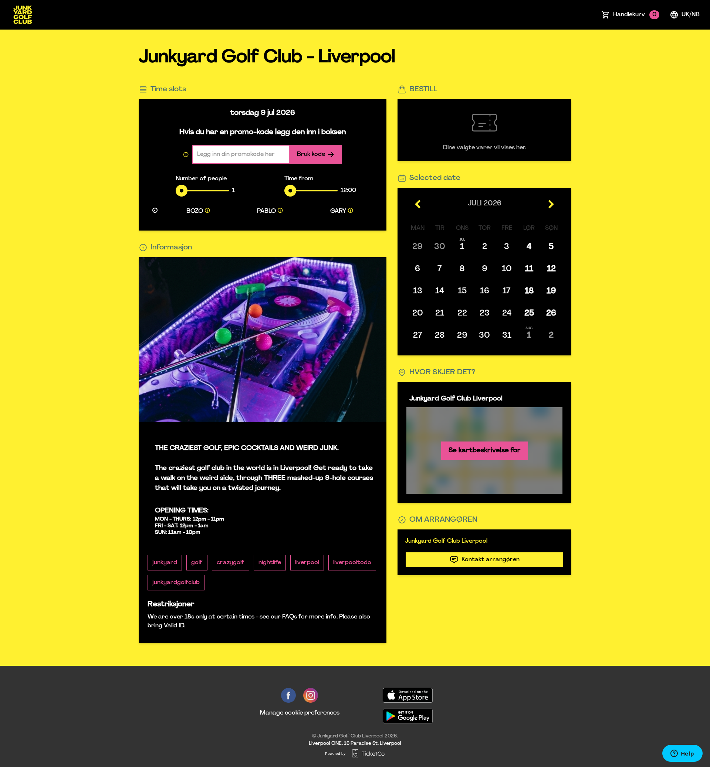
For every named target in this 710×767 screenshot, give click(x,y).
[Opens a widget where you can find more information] (682, 754)
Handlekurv (634, 15)
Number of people (201, 179)
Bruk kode (311, 154)
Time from (298, 179)
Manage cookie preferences (299, 713)
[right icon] (551, 204)
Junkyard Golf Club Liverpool (446, 541)
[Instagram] (310, 695)
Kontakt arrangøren (491, 560)
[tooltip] (207, 211)
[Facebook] (288, 695)
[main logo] (22, 15)
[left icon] (418, 204)
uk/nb (691, 15)
